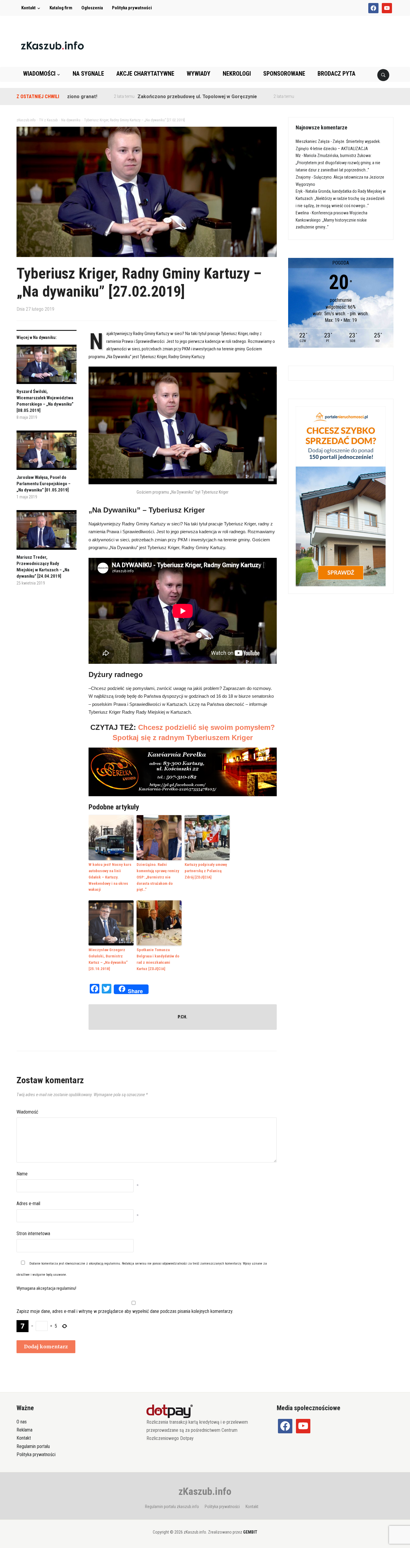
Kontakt (28, 8)
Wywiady (198, 73)
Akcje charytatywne (145, 73)
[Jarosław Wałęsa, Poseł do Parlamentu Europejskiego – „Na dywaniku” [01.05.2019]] (47, 453)
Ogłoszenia (92, 8)
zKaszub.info (205, 1491)
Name (22, 1174)
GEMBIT (250, 1532)
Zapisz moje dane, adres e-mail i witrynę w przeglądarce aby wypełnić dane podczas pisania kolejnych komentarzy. (125, 1311)
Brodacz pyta (336, 73)
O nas (22, 1422)
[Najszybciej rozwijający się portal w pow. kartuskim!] (52, 45)
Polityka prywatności (132, 8)
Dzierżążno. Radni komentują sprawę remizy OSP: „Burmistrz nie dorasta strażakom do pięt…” (158, 877)
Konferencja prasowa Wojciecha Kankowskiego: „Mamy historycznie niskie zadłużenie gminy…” (331, 220)
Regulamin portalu (33, 1446)
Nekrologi (237, 73)
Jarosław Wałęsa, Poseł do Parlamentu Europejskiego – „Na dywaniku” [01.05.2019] (44, 484)
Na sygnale (88, 73)
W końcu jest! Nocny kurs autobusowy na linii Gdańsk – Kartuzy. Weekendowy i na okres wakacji (110, 877)
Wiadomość (27, 1112)
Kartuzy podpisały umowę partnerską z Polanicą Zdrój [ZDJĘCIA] (206, 870)
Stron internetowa (33, 1233)
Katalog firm (61, 8)
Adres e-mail (28, 1203)
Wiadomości (39, 73)
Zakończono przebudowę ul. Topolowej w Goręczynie (158, 96)
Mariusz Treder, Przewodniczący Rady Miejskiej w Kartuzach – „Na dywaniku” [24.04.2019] (43, 567)
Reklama (24, 1430)
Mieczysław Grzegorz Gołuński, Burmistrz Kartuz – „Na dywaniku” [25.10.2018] (108, 959)
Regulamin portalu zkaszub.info (172, 1506)
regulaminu (112, 1263)
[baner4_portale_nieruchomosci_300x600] (341, 495)
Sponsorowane (284, 73)
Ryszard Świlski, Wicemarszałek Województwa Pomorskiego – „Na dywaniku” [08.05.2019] (45, 401)
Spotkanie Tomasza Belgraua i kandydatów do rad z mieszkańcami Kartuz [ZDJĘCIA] (158, 959)
